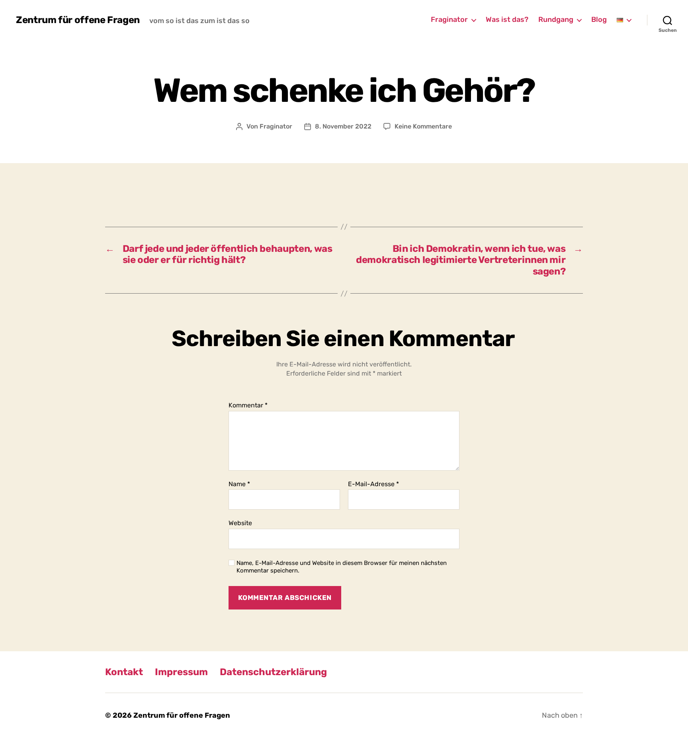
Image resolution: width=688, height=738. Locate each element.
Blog (599, 20)
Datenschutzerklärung (273, 672)
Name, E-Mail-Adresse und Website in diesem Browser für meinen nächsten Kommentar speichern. (341, 566)
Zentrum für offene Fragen (78, 20)
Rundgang (555, 20)
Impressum (181, 672)
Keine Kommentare (423, 126)
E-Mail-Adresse (373, 484)
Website (240, 523)
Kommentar (248, 405)
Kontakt (124, 672)
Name (239, 484)
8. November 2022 (343, 126)
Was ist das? (507, 20)
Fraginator (449, 20)
